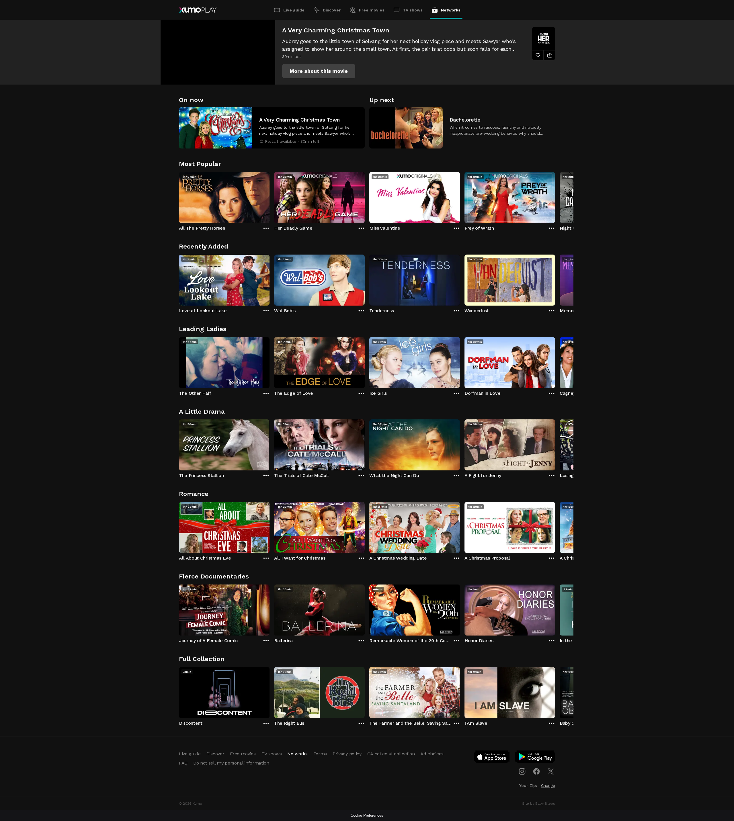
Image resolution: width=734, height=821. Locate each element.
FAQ (183, 763)
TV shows (413, 10)
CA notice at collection (391, 754)
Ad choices (432, 754)
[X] (550, 771)
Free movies (371, 10)
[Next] (555, 196)
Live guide (293, 10)
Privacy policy (347, 754)
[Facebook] (536, 771)
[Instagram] (522, 771)
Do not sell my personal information (231, 763)
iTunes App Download (492, 758)
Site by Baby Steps (538, 804)
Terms (320, 754)
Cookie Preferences (367, 815)
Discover (332, 10)
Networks (450, 10)
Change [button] (548, 785)
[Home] (197, 10)
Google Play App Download (535, 758)
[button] (318, 71)
